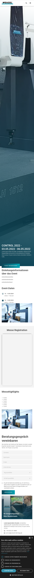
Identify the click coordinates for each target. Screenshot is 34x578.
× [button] (32, 538)
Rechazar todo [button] (24, 570)
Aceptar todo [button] (8, 570)
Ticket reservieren (10, 265)
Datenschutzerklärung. (15, 483)
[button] (30, 3)
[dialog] (17, 557)
